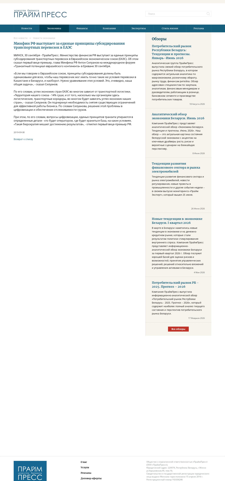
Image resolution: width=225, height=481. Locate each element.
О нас (84, 462)
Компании (109, 28)
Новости (26, 28)
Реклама (199, 28)
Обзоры (159, 39)
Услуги (85, 467)
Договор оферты (91, 478)
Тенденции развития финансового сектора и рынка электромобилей (176, 167)
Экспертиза (138, 28)
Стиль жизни (170, 28)
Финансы (82, 28)
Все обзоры (178, 329)
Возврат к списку (23, 139)
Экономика (54, 28)
